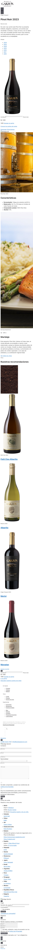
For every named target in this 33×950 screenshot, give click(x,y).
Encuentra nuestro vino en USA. (19, 812)
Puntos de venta (10, 699)
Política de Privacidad (8, 724)
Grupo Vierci (7, 879)
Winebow (11, 807)
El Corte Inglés (12, 845)
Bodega (8, 691)
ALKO (5, 849)
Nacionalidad (4, 759)
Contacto (8, 713)
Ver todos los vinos (6, 356)
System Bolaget (8, 854)
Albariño (4, 528)
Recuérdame (6, 909)
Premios (8, 698)
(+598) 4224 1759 (6, 742)
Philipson (6, 858)
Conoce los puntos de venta (9, 126)
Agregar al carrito (9, 123)
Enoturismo (8, 704)
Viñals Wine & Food (13, 843)
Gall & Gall (7, 816)
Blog (7, 710)
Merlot (4, 596)
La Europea (7, 887)
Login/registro (9, 716)
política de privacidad (7, 786)
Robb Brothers (8, 829)
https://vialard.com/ (9, 839)
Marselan (5, 665)
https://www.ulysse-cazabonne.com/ (14, 837)
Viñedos (8, 690)
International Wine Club (10, 892)
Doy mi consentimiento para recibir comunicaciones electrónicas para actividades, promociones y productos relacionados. (16, 792)
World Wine (7, 866)
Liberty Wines (8, 824)
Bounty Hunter (12, 810)
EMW (5, 820)
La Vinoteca (7, 883)
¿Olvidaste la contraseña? (8, 913)
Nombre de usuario (6, 905)
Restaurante (9, 706)
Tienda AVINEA (8, 871)
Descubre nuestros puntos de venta (11, 680)
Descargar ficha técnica (7, 129)
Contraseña (4, 907)
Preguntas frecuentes (11, 714)
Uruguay (8, 688)
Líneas (7, 696)
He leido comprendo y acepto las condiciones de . (15, 785)
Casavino (6, 896)
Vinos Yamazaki (8, 862)
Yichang (6, 875)
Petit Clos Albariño (9, 459)
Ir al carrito (4, 678)
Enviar (2, 796)
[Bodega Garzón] (7, 6)
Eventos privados (10, 707)
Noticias (8, 711)
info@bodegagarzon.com (19, 742)
